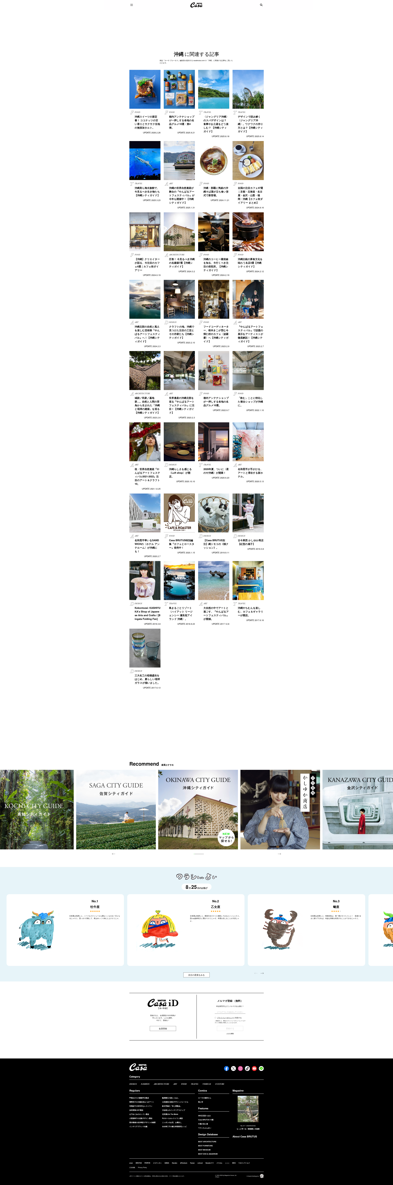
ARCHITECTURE (161, 1084)
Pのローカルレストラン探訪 (172, 1118)
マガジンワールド (244, 1163)
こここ (227, 1163)
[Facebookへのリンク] (226, 1068)
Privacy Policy (142, 1167)
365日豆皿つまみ (204, 1115)
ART (175, 1084)
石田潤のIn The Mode (170, 1114)
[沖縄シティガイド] (198, 809)
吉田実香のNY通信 (136, 1110)
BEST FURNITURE (205, 1145)
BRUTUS (139, 1163)
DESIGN (133, 1084)
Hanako (174, 1163)
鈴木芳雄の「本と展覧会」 (172, 1106)
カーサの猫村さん (204, 1098)
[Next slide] (279, 854)
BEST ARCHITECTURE (207, 1141)
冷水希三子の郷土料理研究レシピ (174, 1126)
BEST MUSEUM (204, 1150)
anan (131, 1163)
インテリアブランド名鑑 (138, 1126)
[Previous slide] (113, 854)
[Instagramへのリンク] (240, 1068)
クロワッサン (157, 1163)
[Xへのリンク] (233, 1068)
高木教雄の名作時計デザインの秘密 (142, 1122)
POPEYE (147, 1163)
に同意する (229, 1018)
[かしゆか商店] (280, 809)
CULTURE (219, 1084)
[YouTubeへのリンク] (254, 1068)
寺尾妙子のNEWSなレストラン (140, 1106)
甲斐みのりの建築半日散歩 (139, 1098)
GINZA (167, 1163)
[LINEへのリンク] (261, 1068)
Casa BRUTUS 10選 (205, 1120)
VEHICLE (207, 1084)
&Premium (183, 1163)
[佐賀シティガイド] (116, 809)
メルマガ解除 (230, 1033)
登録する (230, 1028)
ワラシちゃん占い (204, 1128)
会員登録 (163, 1028)
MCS (233, 1163)
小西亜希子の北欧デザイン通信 (140, 1118)
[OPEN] (131, 5)
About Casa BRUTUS (245, 1136)
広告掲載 (132, 1167)
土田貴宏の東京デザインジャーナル (175, 1102)
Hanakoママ (210, 1163)
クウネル (219, 1163)
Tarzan (192, 1163)
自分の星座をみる (196, 974)
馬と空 (200, 1102)
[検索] (261, 5)
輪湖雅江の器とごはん (170, 1098)
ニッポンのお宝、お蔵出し (172, 1122)
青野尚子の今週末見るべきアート (141, 1102)
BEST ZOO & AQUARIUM (207, 1154)
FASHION (145, 1084)
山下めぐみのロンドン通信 (139, 1114)
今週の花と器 (203, 1124)
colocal (200, 1163)
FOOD (184, 1084)
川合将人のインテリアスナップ (173, 1110)
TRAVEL (194, 1084)
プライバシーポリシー (225, 1018)
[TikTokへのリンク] (247, 1068)
